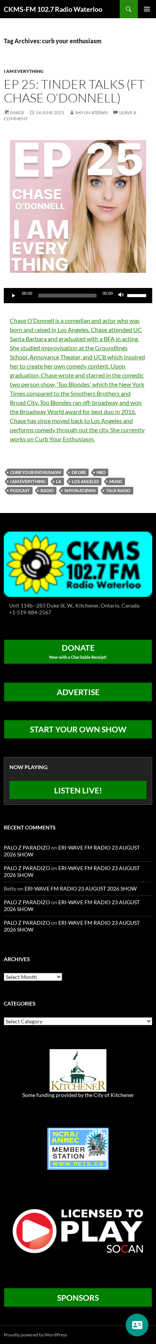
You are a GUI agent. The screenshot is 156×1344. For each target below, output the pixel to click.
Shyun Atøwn (91, 112)
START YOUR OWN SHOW (78, 729)
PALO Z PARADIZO (27, 847)
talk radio (118, 490)
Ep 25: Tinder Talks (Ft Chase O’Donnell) (74, 90)
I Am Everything (24, 71)
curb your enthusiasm (35, 472)
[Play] (13, 295)
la (58, 481)
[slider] (137, 295)
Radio (47, 490)
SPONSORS (78, 1297)
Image (17, 112)
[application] (78, 295)
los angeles (85, 481)
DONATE (78, 651)
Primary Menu (147, 9)
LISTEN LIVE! (78, 790)
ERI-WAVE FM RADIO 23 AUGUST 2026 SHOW (81, 888)
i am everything (27, 481)
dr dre (79, 472)
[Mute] (121, 295)
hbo (101, 472)
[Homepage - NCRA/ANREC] (78, 1148)
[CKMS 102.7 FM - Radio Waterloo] (78, 563)
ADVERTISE (78, 692)
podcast (20, 490)
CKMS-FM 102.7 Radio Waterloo (53, 9)
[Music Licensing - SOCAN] (78, 1231)
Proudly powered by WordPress (35, 1335)
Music (115, 481)
